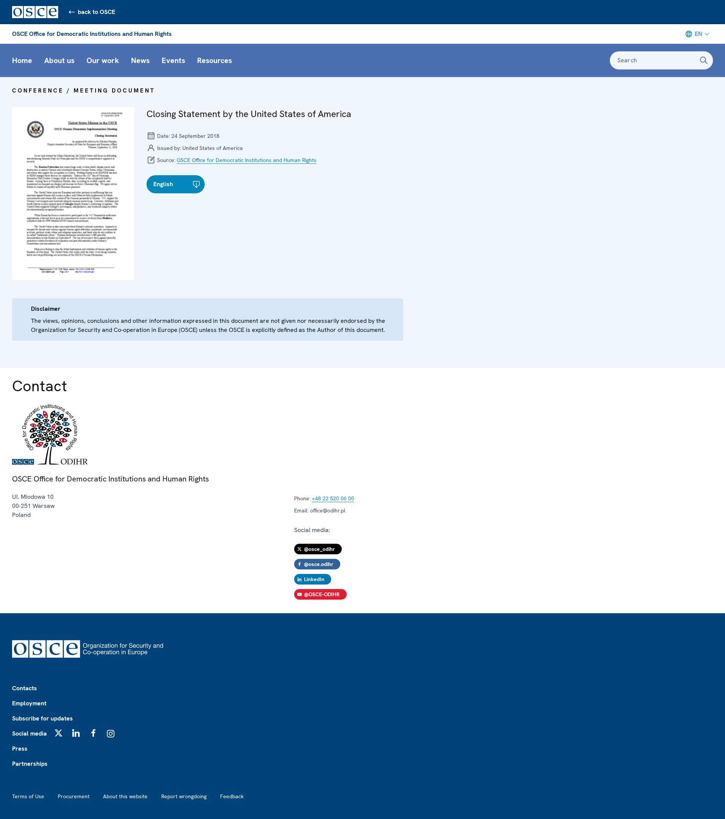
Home (22, 60)
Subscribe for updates (42, 718)
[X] (58, 733)
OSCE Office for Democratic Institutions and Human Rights (92, 34)
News (140, 60)
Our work (102, 60)
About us (59, 60)
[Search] (704, 60)
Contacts (24, 688)
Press (20, 749)
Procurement (73, 796)
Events (173, 60)
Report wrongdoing (184, 796)
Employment (29, 703)
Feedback (232, 796)
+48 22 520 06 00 (333, 498)
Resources (214, 60)
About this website (125, 796)
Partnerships (30, 764)
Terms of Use (28, 796)
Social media (29, 733)
